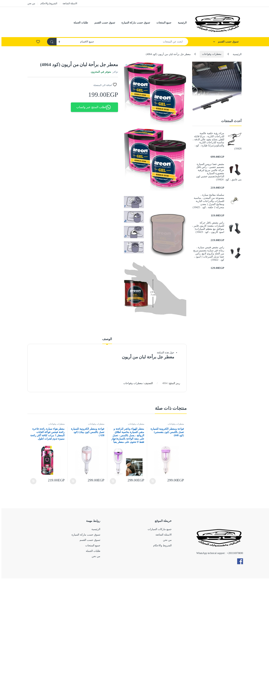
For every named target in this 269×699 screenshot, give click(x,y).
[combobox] (142, 41)
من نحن (31, 3)
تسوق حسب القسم (104, 22)
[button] (126, 65)
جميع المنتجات (163, 22)
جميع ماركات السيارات (160, 529)
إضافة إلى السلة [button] (153, 481)
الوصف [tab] (107, 339)
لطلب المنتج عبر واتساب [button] (91, 107)
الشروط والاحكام (48, 3)
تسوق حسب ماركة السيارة (136, 22)
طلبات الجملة (81, 22)
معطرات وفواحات (211, 54)
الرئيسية (182, 22)
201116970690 (235, 553)
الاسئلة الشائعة (70, 3)
